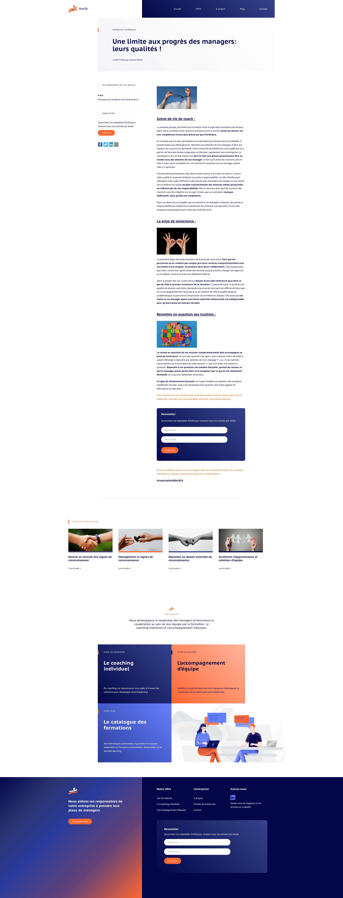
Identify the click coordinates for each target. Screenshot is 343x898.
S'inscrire (106, 132)
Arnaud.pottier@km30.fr (170, 480)
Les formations (164, 798)
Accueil (177, 8)
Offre (198, 8)
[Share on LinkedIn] (111, 144)
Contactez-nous (80, 821)
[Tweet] (105, 144)
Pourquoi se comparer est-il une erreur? (118, 99)
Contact (263, 8)
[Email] (116, 144)
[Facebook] (100, 144)
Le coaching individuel (168, 804)
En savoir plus (110, 695)
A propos (220, 8)
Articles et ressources (205, 804)
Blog (242, 8)
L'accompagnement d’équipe (171, 809)
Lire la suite (73, 568)
